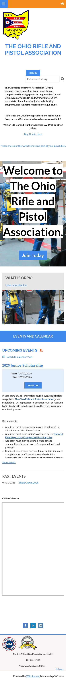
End (15, 376)
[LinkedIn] (33, 625)
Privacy (60, 668)
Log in (33, 72)
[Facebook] (25, 625)
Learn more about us (16, 284)
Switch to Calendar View (19, 356)
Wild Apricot (33, 676)
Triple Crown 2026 (29, 482)
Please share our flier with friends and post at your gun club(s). (33, 145)
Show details (9, 462)
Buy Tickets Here (33, 134)
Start (14, 373)
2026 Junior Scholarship (22, 365)
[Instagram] (40, 625)
